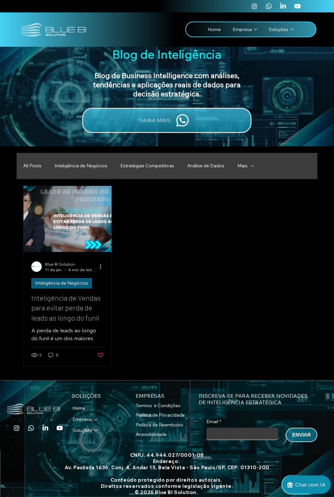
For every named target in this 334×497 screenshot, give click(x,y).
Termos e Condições (158, 405)
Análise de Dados (205, 166)
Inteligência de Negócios (80, 166)
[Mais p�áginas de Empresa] (255, 29)
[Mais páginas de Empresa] (95, 419)
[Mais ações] (103, 267)
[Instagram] (254, 6)
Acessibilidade (151, 434)
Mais (242, 166)
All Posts (32, 166)
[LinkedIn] (283, 6)
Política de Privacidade (160, 415)
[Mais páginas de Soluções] (292, 29)
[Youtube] (297, 6)
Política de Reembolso (159, 425)
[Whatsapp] (268, 6)
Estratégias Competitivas (147, 166)
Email (213, 421)
